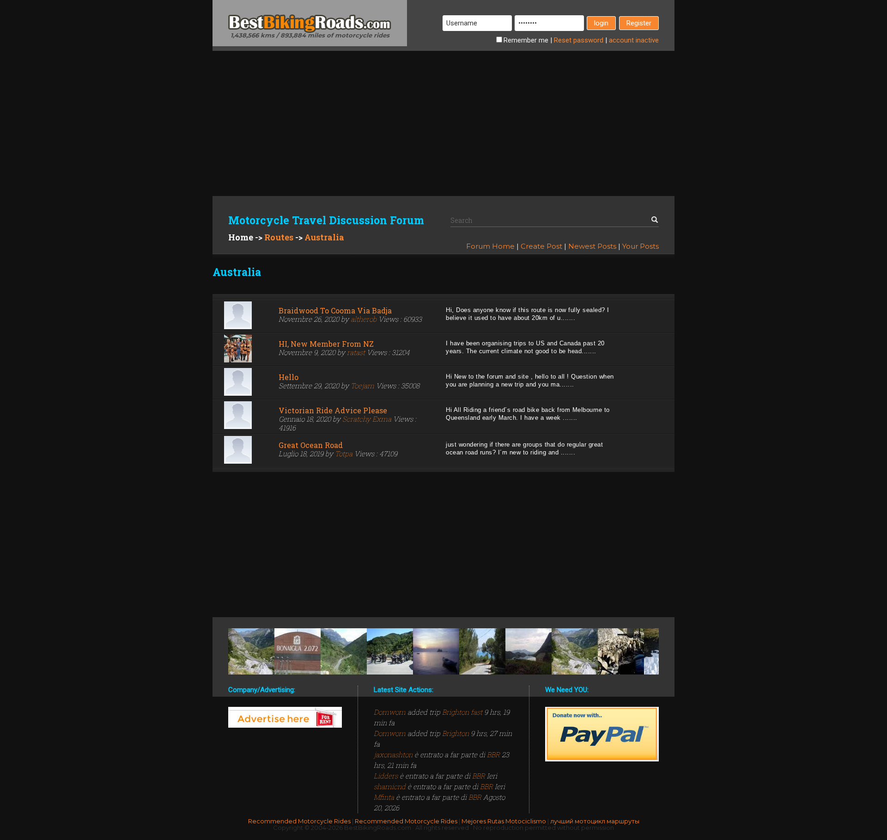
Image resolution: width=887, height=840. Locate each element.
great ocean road (311, 445)
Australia (324, 237)
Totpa (343, 453)
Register (638, 23)
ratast (356, 352)
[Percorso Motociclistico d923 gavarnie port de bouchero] (251, 651)
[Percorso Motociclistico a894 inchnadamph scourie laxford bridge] (528, 651)
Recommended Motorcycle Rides (299, 821)
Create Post (541, 246)
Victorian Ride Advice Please (333, 410)
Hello (288, 377)
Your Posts (640, 246)
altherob (364, 319)
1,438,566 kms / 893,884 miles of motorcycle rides (310, 35)
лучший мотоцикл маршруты (594, 821)
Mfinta (385, 797)
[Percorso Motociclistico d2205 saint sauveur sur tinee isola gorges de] (621, 651)
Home (240, 237)
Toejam (362, 385)
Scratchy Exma (366, 418)
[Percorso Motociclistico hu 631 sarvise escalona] (344, 651)
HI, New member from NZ (326, 344)
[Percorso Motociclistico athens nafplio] (436, 651)
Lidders (387, 775)
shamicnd (390, 786)
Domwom (390, 712)
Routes (278, 237)
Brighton (455, 733)
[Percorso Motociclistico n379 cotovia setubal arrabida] (482, 651)
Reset (578, 40)
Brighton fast (462, 712)
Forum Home (490, 246)
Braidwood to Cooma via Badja (335, 310)
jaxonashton (394, 754)
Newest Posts (592, 246)
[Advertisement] (443, 115)
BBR (493, 754)
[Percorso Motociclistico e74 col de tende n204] (390, 651)
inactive (634, 40)
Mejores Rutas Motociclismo (504, 821)
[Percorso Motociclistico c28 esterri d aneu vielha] (297, 651)
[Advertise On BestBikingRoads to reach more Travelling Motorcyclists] (285, 717)
